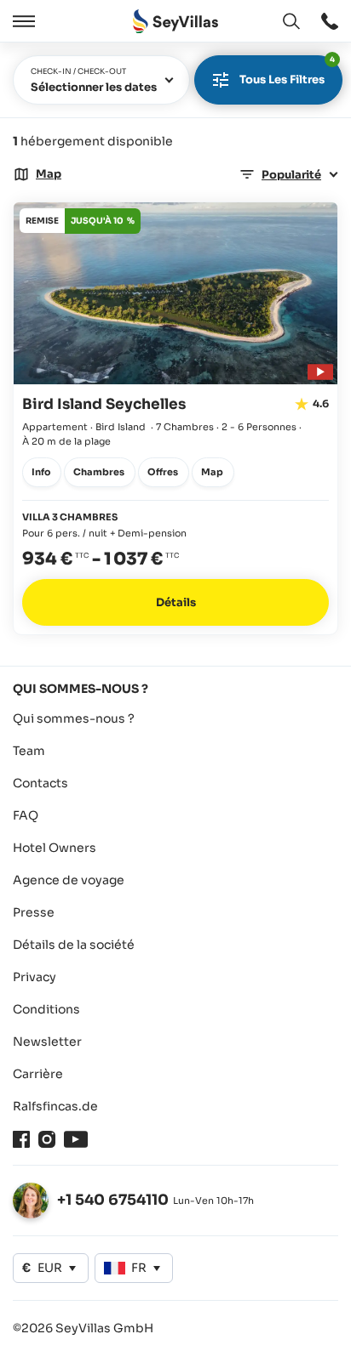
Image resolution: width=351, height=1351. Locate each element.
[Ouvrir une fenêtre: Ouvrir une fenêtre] (329, 21)
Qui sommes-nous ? (74, 718)
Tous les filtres (287, 71)
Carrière (38, 1073)
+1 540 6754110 (113, 1200)
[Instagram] (46, 1139)
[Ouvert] (21, 21)
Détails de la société (74, 944)
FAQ (25, 815)
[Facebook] (21, 1139)
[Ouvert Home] (175, 21)
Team (29, 750)
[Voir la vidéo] (317, 369)
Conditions (46, 1009)
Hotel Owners (54, 847)
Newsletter (47, 1041)
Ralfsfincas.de (55, 1106)
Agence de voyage (68, 880)
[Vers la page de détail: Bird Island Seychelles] (175, 418)
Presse (34, 912)
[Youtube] (76, 1139)
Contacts (40, 783)
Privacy (34, 977)
